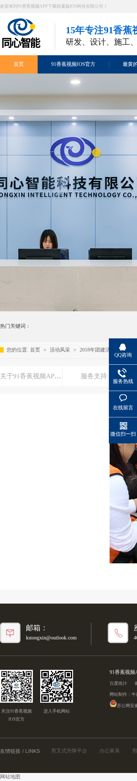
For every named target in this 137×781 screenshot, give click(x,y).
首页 (36, 350)
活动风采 (61, 350)
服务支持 (94, 376)
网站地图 (10, 777)
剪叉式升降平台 (69, 751)
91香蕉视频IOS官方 (73, 64)
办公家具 (109, 751)
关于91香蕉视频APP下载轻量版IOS (51, 376)
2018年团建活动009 (101, 350)
